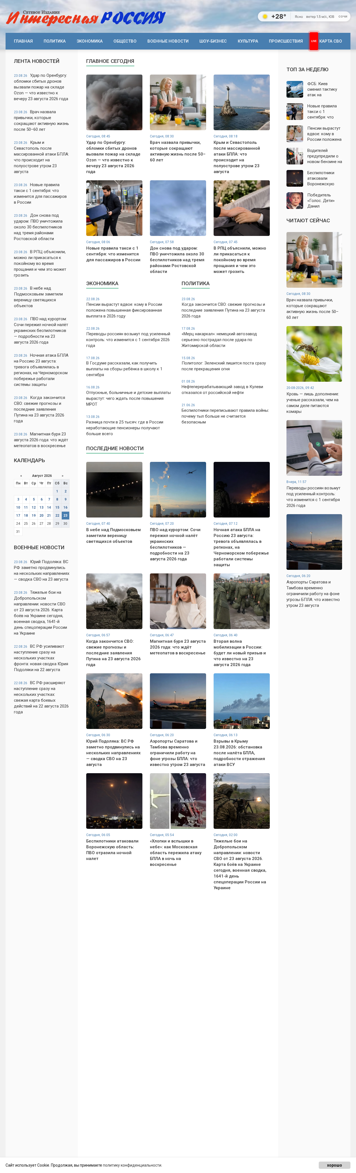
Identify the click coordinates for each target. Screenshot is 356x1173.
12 (34, 507)
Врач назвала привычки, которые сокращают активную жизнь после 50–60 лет (41, 120)
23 (65, 516)
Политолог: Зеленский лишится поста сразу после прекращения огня (224, 364)
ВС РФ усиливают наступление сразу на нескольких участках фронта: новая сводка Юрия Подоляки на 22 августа (41, 658)
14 (49, 507)
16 (65, 507)
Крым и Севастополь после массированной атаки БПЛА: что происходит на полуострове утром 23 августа (41, 157)
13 (41, 507)
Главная (23, 41)
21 (49, 516)
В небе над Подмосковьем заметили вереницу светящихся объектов (38, 297)
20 (41, 516)
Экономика (90, 41)
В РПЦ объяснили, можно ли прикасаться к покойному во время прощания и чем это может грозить (40, 263)
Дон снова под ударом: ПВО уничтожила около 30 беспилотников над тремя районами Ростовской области (38, 227)
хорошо (334, 1165)
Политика (55, 41)
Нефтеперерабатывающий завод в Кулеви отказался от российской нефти (222, 387)
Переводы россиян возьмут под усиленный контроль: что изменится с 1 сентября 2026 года (128, 337)
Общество (125, 41)
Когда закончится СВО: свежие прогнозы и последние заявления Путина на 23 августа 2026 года (39, 409)
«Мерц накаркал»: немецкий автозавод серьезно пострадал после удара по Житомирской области (219, 337)
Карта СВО (330, 41)
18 (26, 516)
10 (18, 507)
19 (34, 516)
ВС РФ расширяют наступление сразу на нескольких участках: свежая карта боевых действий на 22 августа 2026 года (41, 697)
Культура (248, 41)
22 (57, 516)
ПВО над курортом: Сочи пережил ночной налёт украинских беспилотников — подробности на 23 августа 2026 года (41, 330)
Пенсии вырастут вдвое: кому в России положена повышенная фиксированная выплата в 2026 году (124, 308)
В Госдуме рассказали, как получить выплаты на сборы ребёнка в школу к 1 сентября (124, 367)
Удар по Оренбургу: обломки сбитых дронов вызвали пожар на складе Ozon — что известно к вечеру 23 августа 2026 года (41, 87)
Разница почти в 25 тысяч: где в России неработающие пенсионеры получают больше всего (124, 425)
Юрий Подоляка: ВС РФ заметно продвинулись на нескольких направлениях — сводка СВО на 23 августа (41, 570)
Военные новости (168, 41)
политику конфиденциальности (132, 1165)
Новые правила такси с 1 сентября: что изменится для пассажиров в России (40, 193)
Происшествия (286, 41)
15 (57, 507)
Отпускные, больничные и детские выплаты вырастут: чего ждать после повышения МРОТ (128, 396)
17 (18, 516)
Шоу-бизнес (213, 41)
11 (26, 507)
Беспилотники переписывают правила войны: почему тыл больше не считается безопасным (225, 414)
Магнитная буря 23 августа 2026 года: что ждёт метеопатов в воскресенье (41, 440)
